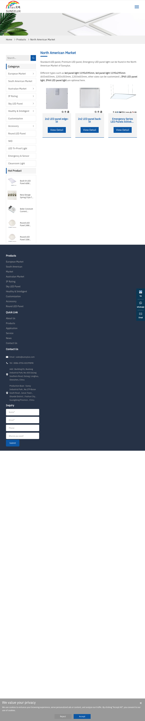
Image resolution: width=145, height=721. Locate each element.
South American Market (20, 81)
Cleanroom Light (16, 163)
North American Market (42, 39)
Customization (15, 118)
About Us (10, 318)
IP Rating (13, 96)
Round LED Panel (17, 133)
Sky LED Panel (15, 103)
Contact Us (11, 343)
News (9, 338)
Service (9, 333)
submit (12, 443)
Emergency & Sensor (18, 155)
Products (21, 39)
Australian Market (17, 88)
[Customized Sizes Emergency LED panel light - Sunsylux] (13, 6)
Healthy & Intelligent (18, 111)
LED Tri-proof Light (17, 148)
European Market (17, 73)
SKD (10, 141)
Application (11, 328)
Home (9, 39)
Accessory (13, 126)
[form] (22, 427)
